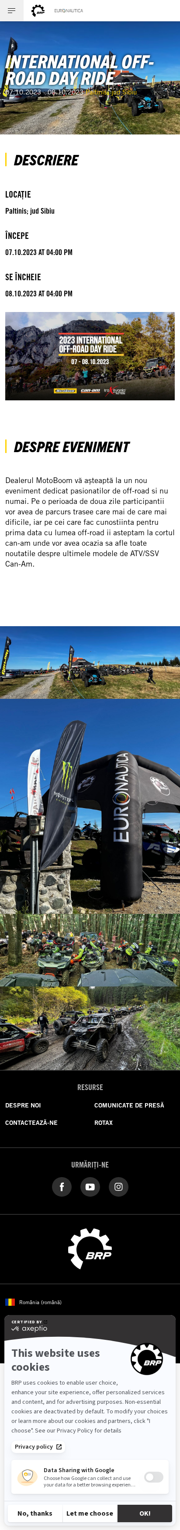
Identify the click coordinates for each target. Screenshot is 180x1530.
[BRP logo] (38, 10)
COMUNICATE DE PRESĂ (129, 1105)
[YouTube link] (90, 1186)
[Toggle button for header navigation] (12, 10)
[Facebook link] (62, 1186)
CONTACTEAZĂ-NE (31, 1123)
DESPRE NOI (23, 1105)
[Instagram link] (118, 1186)
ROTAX (103, 1123)
